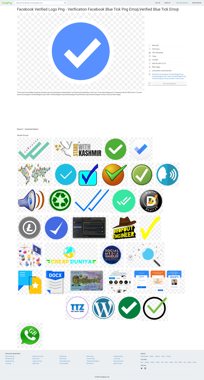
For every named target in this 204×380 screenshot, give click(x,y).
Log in (157, 3)
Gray (185, 362)
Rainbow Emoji (9, 361)
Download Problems (31, 129)
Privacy (169, 356)
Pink (176, 362)
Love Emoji (117, 358)
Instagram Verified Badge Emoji (172, 74)
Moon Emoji (35, 358)
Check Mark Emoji (65, 361)
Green (157, 362)
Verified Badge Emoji (159, 76)
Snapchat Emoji (118, 356)
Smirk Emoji (63, 356)
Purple (171, 362)
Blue (166, 362)
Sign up (167, 3)
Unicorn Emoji (90, 358)
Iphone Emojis (118, 363)
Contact (157, 356)
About (151, 356)
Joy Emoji (8, 363)
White (180, 362)
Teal (162, 362)
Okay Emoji (35, 363)
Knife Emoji (63, 358)
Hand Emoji (89, 363)
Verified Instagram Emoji (160, 78)
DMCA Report (144, 356)
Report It (20, 129)
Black (189, 362)
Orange (147, 362)
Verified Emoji (156, 74)
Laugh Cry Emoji (37, 361)
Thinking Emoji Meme (92, 361)
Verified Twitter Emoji (176, 78)
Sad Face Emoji (9, 356)
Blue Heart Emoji (118, 361)
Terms (163, 356)
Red (142, 362)
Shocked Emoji (9, 358)
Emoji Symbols (64, 363)
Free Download (170, 83)
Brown (194, 362)
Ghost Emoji (90, 356)
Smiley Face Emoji (37, 356)
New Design (196, 3)
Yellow (152, 362)
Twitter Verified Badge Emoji (176, 76)
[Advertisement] (80, 111)
